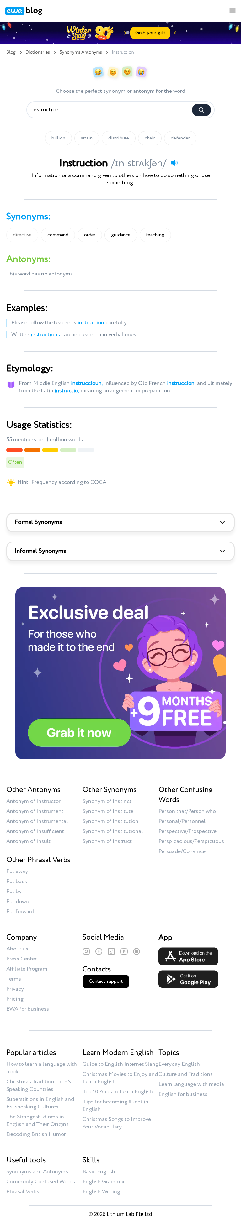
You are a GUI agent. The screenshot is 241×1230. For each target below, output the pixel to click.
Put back (16, 881)
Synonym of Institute (108, 811)
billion (58, 138)
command (57, 235)
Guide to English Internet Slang (120, 1064)
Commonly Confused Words (40, 1182)
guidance (121, 235)
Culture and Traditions (185, 1074)
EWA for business (27, 1009)
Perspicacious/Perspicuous (191, 841)
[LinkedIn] (136, 951)
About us (17, 949)
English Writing (101, 1192)
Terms (13, 979)
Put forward (20, 911)
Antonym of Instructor (33, 801)
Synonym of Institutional (113, 831)
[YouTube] (124, 951)
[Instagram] (86, 951)
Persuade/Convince (182, 851)
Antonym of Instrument (34, 811)
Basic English (99, 1172)
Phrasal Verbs (22, 1192)
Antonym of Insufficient (35, 831)
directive (22, 235)
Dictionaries (37, 52)
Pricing (15, 999)
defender (180, 138)
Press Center (21, 959)
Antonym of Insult (28, 841)
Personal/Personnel (182, 821)
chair (150, 138)
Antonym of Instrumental (37, 821)
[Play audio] (174, 162)
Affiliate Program (26, 969)
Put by (14, 891)
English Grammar (104, 1182)
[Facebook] (99, 951)
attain (87, 138)
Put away (17, 871)
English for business (182, 1094)
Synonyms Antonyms (81, 52)
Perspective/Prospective (187, 831)
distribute (118, 138)
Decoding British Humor (36, 1134)
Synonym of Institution (110, 821)
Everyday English (179, 1064)
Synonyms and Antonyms (37, 1172)
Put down (17, 901)
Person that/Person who (187, 811)
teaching (155, 235)
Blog (11, 52)
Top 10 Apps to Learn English (118, 1092)
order (89, 235)
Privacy (15, 989)
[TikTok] (111, 951)
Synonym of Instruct (107, 841)
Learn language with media (191, 1084)
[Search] (201, 110)
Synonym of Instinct (107, 801)
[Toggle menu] (232, 11)
